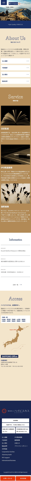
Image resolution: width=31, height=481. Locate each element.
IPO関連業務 (18, 437)
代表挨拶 (4, 68)
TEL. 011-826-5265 (6, 366)
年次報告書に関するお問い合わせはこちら (22, 430)
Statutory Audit (7, 455)
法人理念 (4, 74)
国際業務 (17, 440)
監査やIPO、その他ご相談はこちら (15, 425)
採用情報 (23, 478)
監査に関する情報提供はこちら (8, 430)
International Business (9, 460)
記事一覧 (15, 284)
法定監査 (4, 449)
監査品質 (4, 81)
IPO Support (6, 457)
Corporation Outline (8, 452)
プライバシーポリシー (21, 446)
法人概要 (4, 61)
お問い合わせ (7, 478)
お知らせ (17, 443)
